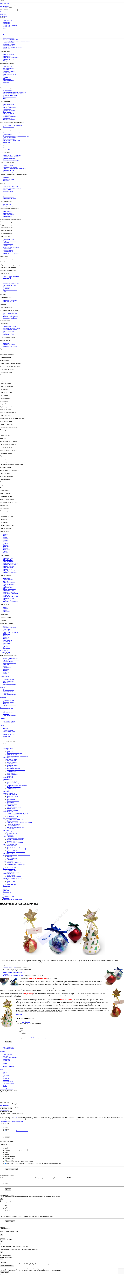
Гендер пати (6, 648)
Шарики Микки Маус (9, 564)
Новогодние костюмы (9, 198)
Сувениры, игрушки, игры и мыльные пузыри (16, 41)
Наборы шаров (7, 779)
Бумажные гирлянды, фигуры (12, 155)
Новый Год (6, 631)
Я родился (6, 82)
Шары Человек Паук (9, 561)
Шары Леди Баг (7, 569)
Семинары (6, 682)
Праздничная (7, 112)
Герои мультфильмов (9, 110)
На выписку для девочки (10, 593)
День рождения (7, 20)
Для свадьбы (7, 248)
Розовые (5, 548)
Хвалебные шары (8, 579)
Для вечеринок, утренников (11, 247)
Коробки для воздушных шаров (12, 188)
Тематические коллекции (10, 25)
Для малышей (7, 109)
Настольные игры (8, 179)
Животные (6, 288)
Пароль (7, 1129)
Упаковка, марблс (8, 42)
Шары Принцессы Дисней (11, 570)
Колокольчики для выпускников (12, 171)
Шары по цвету (7, 211)
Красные (5, 545)
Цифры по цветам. (8, 334)
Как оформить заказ (9, 731)
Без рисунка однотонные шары (12, 76)
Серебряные (6, 549)
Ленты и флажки (8, 165)
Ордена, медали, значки (10, 167)
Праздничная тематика (10, 74)
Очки (4, 98)
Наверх (2, 1114)
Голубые (5, 538)
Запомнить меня (11, 1131)
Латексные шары (8, 748)
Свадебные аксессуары (10, 818)
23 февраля (6, 578)
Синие (5, 551)
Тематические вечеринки (10, 1057)
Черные (5, 552)
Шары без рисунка (8, 59)
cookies (15, 1117)
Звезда (5, 607)
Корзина (2, 1069)
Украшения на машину (10, 137)
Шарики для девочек (9, 344)
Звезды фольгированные (10, 313)
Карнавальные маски (9, 97)
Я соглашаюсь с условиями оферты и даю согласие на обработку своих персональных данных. (33, 1163)
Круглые (5, 608)
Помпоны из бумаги (9, 158)
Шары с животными (9, 592)
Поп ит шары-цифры (9, 331)
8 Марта (5, 635)
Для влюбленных (8, 244)
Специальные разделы (9, 663)
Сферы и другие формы (10, 318)
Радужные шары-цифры (10, 332)
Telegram (27, 1022)
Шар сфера (6, 611)
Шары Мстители (8, 558)
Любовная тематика (9, 71)
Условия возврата (8, 730)
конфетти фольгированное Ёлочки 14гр (14, 972)
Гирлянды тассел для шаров (11, 160)
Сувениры (6, 180)
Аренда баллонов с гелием (11, 660)
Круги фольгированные (10, 314)
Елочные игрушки (8, 197)
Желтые (5, 540)
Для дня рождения (8, 239)
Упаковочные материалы (10, 186)
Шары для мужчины (9, 599)
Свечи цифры (7, 204)
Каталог (2, 1051)
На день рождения (8, 104)
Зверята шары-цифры (9, 326)
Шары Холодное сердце (10, 572)
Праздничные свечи (9, 45)
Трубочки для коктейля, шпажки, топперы (15, 813)
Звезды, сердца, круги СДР (11, 276)
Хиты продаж (7, 667)
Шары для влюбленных (10, 300)
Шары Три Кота (7, 560)
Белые (5, 537)
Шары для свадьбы (8, 301)
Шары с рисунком (8, 54)
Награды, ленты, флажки (10, 39)
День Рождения (7, 640)
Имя (6, 1148)
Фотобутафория (7, 90)
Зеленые (5, 541)
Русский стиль (7, 641)
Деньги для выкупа (9, 134)
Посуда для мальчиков (9, 107)
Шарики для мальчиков (10, 346)
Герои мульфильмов (9, 734)
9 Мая (5, 626)
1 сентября (6, 646)
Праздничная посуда (9, 793)
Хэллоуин (6, 595)
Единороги (6, 287)
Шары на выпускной (9, 582)
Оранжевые (6, 546)
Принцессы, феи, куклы (10, 290)
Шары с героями (8, 213)
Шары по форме (8, 216)
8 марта (5, 581)
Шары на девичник (9, 586)
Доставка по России (9, 722)
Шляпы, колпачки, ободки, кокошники (14, 92)
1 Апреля (6, 644)
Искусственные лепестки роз (11, 140)
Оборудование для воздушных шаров (14, 60)
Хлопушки (6, 149)
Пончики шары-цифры (10, 329)
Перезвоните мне (5, 652)
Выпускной (6, 643)
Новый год (6, 26)
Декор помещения (8, 836)
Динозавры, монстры (9, 285)
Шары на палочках (8, 80)
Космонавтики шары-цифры (11, 328)
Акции (5, 666)
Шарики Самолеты (8, 566)
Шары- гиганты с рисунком (11, 253)
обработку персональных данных (40, 1038)
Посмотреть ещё (8, 757)
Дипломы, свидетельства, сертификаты (14, 168)
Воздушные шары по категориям (12, 47)
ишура (6, 974)
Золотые (5, 543)
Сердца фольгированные (10, 316)
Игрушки (6, 177)
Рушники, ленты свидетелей (11, 132)
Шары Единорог (8, 567)
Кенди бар (6, 69)
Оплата (5, 670)
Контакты (6, 672)
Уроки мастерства (8, 679)
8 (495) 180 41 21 (5, 3)
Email (6, 1127)
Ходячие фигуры (8, 77)
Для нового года (8, 251)
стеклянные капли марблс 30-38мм (13, 975)
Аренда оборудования (9, 684)
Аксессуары (6, 142)
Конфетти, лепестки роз (10, 95)
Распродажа (6, 48)
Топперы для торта (8, 127)
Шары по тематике (8, 214)
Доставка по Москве (9, 721)
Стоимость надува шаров (10, 658)
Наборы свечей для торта (10, 205)
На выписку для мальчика (10, 596)
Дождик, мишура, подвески (11, 156)
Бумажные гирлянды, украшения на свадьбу (16, 136)
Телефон (7, 1150)
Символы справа (10, 1158)
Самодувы (6, 343)
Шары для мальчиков (9, 589)
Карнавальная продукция (10, 780)
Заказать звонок (4, 6)
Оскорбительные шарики (10, 601)
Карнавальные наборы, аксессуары (13, 93)
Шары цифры (7, 79)
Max (23, 1022)
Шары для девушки (9, 598)
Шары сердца (7, 56)
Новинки (6, 664)
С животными (7, 115)
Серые (5, 535)
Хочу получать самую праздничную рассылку (19, 1161)
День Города (7, 629)
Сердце (5, 610)
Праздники (6, 22)
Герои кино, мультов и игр (11, 283)
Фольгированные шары (10, 759)
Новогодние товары (9, 44)
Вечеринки (6, 23)
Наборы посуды (7, 118)
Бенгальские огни (8, 148)
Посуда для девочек (9, 105)
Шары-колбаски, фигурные (11, 57)
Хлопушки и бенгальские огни (12, 832)
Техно (5, 291)
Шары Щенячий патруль (10, 563)
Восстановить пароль (22, 1131)
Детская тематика (8, 68)
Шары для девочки (8, 587)
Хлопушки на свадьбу (9, 139)
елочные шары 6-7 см (9, 967)
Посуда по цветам (8, 113)
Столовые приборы (9, 119)
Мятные (5, 534)
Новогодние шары (8, 590)
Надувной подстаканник (10, 116)
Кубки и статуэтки (8, 170)
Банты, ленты (7, 189)
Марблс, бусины (8, 191)
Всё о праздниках (8, 681)
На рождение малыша (9, 241)
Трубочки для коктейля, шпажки (12, 125)
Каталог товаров (8, 661)
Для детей (6, 242)
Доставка (6, 669)
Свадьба (5, 638)
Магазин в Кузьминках (6, 1089)
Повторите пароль (10, 1156)
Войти (5, 673)
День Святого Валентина (10, 632)
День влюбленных (8, 584)
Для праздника (7, 245)
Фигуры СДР (7, 278)
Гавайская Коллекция (9, 627)
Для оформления (8, 250)
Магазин (5, 1073)
